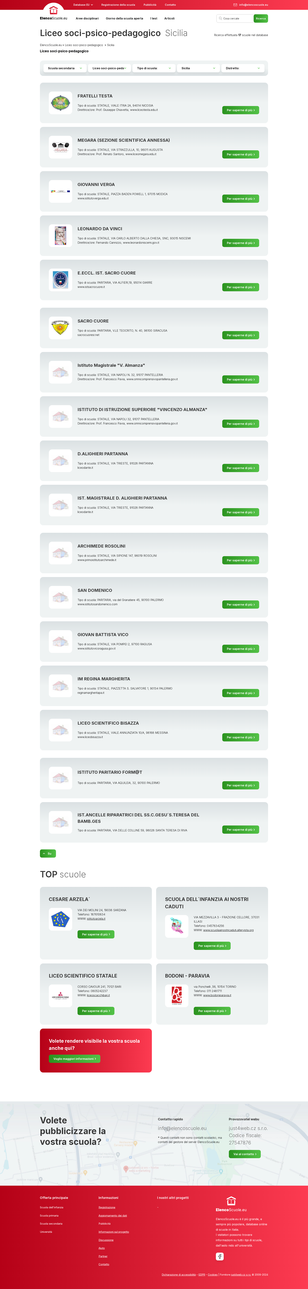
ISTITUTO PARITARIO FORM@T (110, 772)
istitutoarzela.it (96, 918)
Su (49, 853)
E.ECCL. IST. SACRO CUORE (107, 273)
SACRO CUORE (93, 321)
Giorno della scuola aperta (124, 18)
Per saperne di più (239, 110)
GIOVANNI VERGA (96, 184)
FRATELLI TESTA (95, 96)
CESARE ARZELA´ (69, 899)
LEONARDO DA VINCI (100, 228)
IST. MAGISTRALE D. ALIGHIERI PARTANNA (122, 498)
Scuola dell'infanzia (51, 1207)
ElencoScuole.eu (51, 45)
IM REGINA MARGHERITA (104, 678)
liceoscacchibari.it (98, 995)
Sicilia (110, 45)
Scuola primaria (49, 1215)
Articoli (169, 18)
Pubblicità (150, 4)
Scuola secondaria (51, 1223)
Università (46, 1231)
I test (153, 18)
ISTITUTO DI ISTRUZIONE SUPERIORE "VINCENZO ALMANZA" (142, 409)
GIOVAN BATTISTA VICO (103, 634)
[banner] (53, 12)
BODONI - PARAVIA (187, 976)
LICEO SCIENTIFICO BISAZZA (108, 723)
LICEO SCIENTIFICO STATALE (83, 976)
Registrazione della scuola (118, 4)
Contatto (170, 4)
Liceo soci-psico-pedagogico (84, 45)
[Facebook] (220, 1256)
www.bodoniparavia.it (217, 995)
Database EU (81, 4)
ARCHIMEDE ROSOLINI (101, 546)
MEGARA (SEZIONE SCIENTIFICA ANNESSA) (124, 140)
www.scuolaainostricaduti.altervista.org (228, 930)
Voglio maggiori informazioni (73, 1059)
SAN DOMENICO (95, 590)
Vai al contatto (243, 1154)
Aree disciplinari (87, 18)
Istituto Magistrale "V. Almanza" (111, 365)
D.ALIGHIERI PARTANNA (103, 453)
